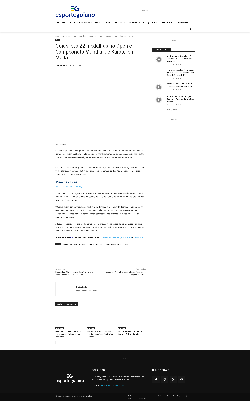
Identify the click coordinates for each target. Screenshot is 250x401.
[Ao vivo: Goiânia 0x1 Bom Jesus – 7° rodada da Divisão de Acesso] (158, 87)
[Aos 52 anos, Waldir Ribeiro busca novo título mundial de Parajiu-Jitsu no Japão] (101, 319)
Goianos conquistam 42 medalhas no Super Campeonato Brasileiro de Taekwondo (69, 334)
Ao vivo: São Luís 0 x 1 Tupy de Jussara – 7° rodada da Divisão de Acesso (180, 99)
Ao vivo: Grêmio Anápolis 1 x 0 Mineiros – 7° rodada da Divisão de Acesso (179, 58)
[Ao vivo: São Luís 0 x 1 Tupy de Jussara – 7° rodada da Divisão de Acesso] (158, 99)
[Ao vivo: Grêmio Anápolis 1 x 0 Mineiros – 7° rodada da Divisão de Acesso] (158, 59)
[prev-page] (57, 342)
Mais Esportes (66, 36)
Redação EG (62, 65)
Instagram (126, 237)
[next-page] (61, 342)
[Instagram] (164, 379)
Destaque (59, 328)
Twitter (116, 237)
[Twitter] (173, 379)
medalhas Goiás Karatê (113, 244)
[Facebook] (156, 379)
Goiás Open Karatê (95, 244)
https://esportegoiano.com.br (86, 291)
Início (57, 36)
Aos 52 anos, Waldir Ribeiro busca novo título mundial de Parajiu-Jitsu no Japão (100, 334)
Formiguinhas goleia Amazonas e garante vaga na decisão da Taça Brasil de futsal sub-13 (180, 72)
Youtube (138, 237)
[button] (191, 29)
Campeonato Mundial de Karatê (74, 244)
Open (126, 244)
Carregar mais (172, 110)
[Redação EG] (66, 289)
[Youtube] (181, 379)
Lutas (75, 36)
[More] (122, 72)
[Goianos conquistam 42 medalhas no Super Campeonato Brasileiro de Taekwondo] (69, 319)
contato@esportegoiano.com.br (113, 385)
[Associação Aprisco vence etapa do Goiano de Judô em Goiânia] (132, 319)
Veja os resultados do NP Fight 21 (70, 186)
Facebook (107, 237)
